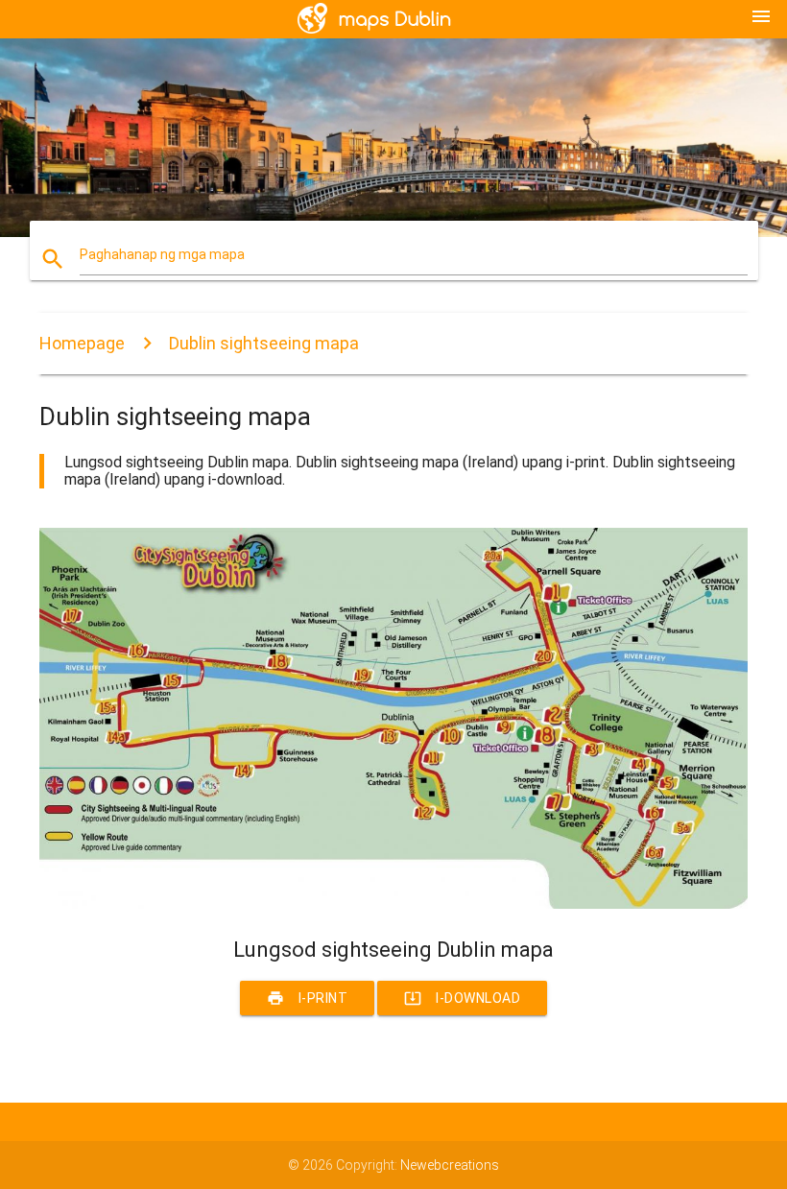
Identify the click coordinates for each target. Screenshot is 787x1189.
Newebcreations (449, 1165)
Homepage (82, 343)
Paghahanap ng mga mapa (162, 254)
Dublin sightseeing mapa (264, 343)
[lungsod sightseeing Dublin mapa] (393, 904)
